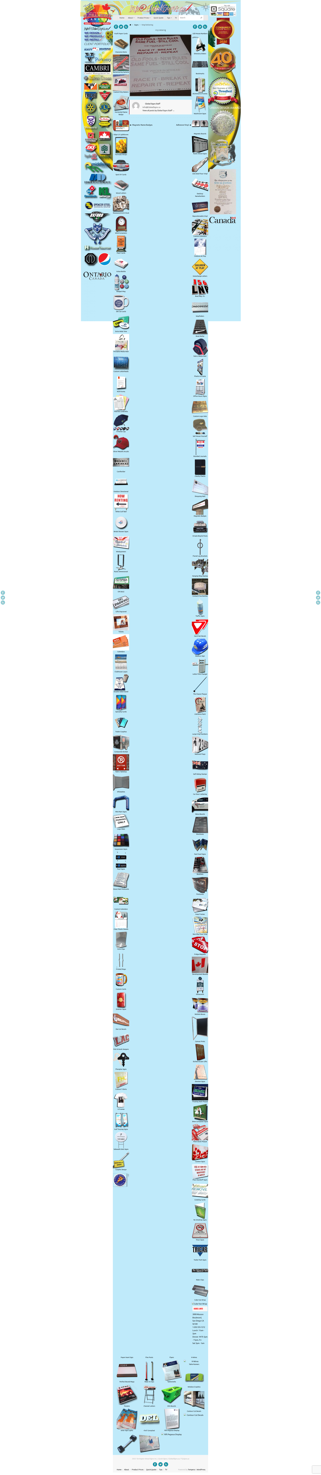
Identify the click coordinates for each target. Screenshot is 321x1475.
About (126, 1470)
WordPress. (201, 1470)
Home (119, 1470)
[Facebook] (3, 593)
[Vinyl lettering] (160, 65)
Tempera (191, 1470)
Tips (160, 1470)
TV (166, 1470)
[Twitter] (3, 597)
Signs (136, 25)
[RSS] (3, 602)
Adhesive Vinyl (182, 125)
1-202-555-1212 (198, 1327)
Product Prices (137, 1470)
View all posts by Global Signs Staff (159, 110)
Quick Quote (151, 1470)
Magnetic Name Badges (142, 125)
